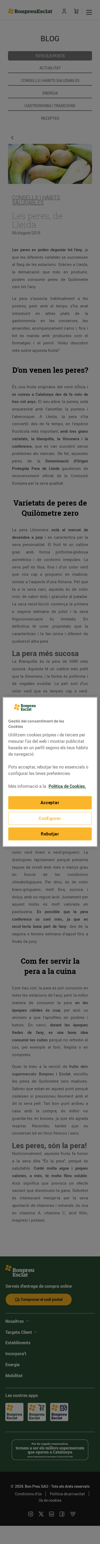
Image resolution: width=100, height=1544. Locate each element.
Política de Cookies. (67, 786)
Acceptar (50, 803)
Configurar (50, 818)
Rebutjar (50, 834)
